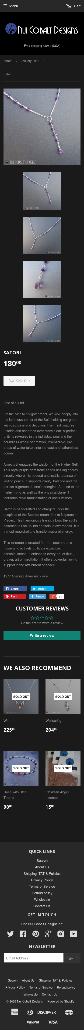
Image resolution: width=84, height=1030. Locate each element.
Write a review (42, 635)
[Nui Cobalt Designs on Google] (48, 935)
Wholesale (42, 899)
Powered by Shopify (60, 1001)
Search (42, 860)
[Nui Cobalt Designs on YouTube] (73, 935)
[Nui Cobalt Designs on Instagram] (60, 935)
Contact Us (42, 905)
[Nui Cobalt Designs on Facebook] (23, 935)
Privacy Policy (42, 879)
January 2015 (30, 60)
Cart (76, 5)
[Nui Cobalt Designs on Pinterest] (35, 935)
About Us (42, 866)
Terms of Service (42, 886)
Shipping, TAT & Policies (42, 873)
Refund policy (42, 892)
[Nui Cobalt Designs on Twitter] (10, 935)
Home (7, 60)
